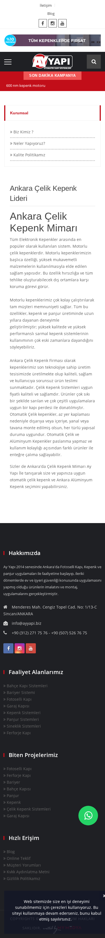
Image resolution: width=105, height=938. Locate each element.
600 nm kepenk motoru (25, 85)
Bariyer (13, 782)
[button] (73, 920)
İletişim (46, 5)
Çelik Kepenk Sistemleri (28, 809)
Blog (51, 13)
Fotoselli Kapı (19, 699)
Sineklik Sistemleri (23, 726)
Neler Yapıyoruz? (28, 143)
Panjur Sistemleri (22, 719)
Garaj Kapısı (17, 706)
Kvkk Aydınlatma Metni (28, 871)
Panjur (12, 795)
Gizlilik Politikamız (23, 878)
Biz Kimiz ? (22, 131)
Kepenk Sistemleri (23, 712)
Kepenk (13, 802)
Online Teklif (18, 858)
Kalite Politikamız (28, 154)
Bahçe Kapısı (18, 788)
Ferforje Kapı (18, 732)
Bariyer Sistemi (20, 692)
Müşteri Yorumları (23, 865)
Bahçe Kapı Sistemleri (27, 685)
